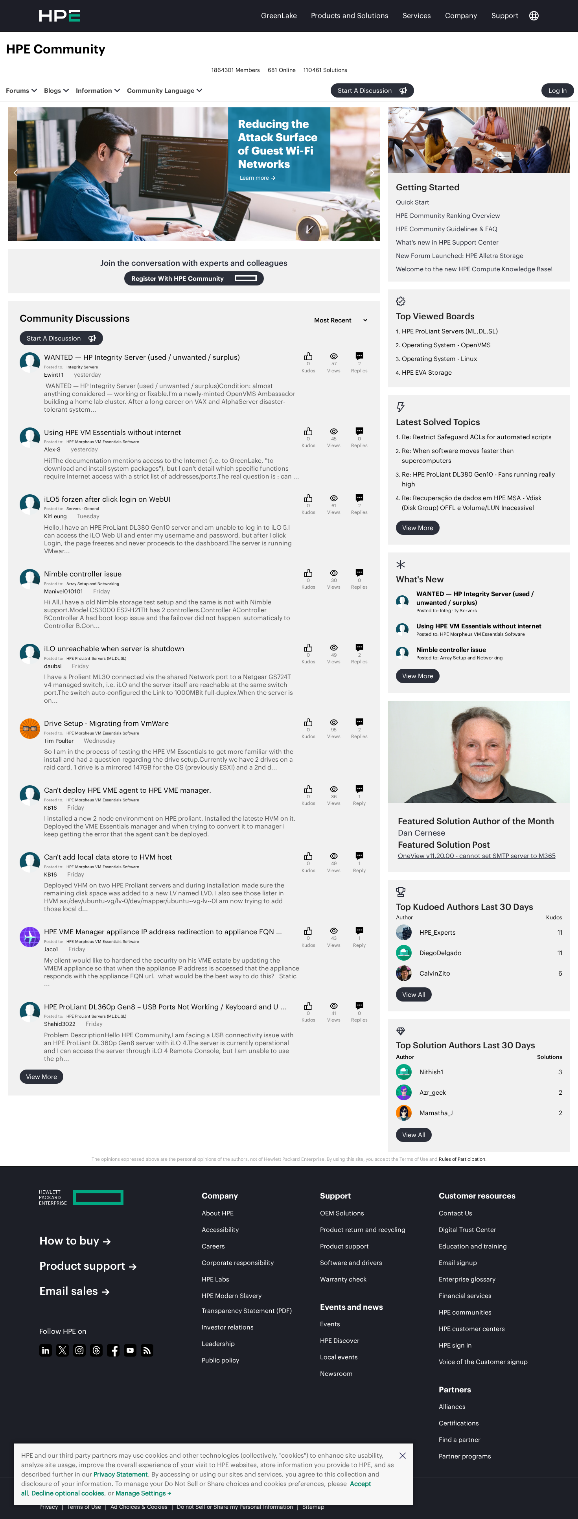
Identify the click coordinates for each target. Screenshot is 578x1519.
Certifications (459, 1423)
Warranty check (343, 1279)
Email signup (458, 1263)
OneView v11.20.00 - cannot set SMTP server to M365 (477, 856)
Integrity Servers (82, 367)
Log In (558, 90)
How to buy (69, 1241)
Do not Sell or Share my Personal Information (235, 1506)
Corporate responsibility (238, 1263)
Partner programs (465, 1456)
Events (330, 1324)
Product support (82, 1266)
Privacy (48, 1506)
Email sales (68, 1291)
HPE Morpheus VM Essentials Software (102, 441)
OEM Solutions (342, 1213)
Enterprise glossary (467, 1279)
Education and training (473, 1246)
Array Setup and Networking (92, 583)
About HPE (218, 1213)
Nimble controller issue (451, 650)
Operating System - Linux (439, 359)
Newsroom (336, 1373)
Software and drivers (351, 1263)
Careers (213, 1246)
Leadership (218, 1344)
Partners (455, 1389)
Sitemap (313, 1506)
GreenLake (279, 15)
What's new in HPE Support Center (447, 242)
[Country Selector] (534, 16)
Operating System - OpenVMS (446, 345)
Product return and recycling (362, 1230)
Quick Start (412, 202)
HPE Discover (339, 1340)
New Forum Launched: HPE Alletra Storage (459, 256)
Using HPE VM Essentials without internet (478, 626)
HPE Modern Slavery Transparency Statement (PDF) (247, 1303)
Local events (339, 1357)
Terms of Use (84, 1506)
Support (504, 15)
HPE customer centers (472, 1329)
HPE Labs (215, 1279)
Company (461, 15)
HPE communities (465, 1312)
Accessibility (220, 1230)
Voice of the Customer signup (483, 1362)
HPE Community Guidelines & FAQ (446, 229)
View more (41, 1077)
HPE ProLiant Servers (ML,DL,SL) (96, 658)
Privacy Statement (121, 1474)
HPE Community (55, 49)
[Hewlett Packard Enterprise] (105, 1197)
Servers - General (82, 508)
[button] (402, 1455)
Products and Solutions (349, 15)
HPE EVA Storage (427, 372)
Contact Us (455, 1213)
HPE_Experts (438, 932)
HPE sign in (455, 1345)
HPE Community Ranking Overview (448, 215)
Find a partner (459, 1440)
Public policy (220, 1360)
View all (413, 994)
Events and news (351, 1307)
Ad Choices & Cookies (139, 1506)
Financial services (465, 1296)
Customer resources (477, 1195)
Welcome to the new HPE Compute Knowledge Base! (474, 269)
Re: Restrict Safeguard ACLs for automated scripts (477, 437)
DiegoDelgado (441, 953)
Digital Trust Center (467, 1230)
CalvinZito (435, 973)
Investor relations (228, 1327)
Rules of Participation (462, 1159)
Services (417, 15)
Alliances (452, 1406)
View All (413, 1135)
